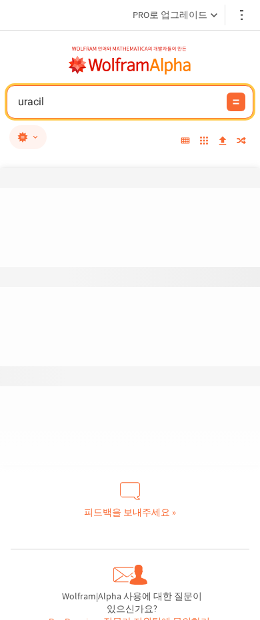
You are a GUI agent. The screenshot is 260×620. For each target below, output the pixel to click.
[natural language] (28, 137)
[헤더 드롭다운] (242, 15)
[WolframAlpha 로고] (130, 65)
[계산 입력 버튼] (236, 102)
